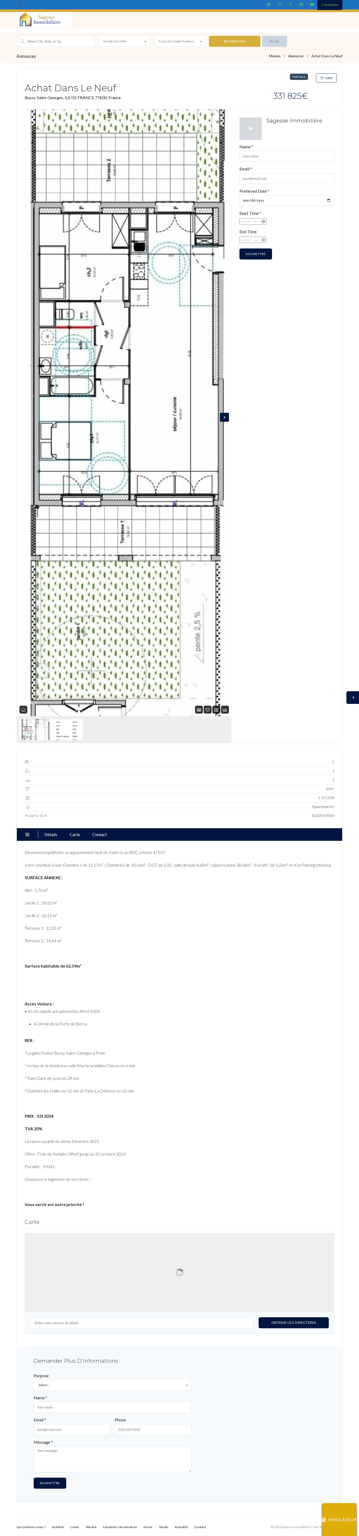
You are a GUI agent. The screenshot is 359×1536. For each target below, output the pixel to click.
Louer (74, 1527)
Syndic (164, 1527)
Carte (75, 834)
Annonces (296, 56)
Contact (99, 834)
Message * (43, 1442)
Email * (245, 168)
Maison (274, 56)
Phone (120, 1419)
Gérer (148, 1527)
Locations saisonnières (120, 1527)
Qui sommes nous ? (31, 1527)
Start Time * (250, 213)
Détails (50, 834)
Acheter (58, 1527)
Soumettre (256, 254)
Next (224, 417)
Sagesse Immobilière (294, 120)
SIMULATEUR (342, 1519)
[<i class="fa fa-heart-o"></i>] (207, 709)
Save (328, 78)
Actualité (181, 1527)
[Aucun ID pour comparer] (216, 709)
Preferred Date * (254, 191)
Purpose (41, 1375)
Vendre (91, 1527)
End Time (248, 231)
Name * (246, 146)
